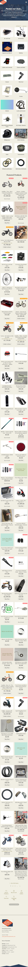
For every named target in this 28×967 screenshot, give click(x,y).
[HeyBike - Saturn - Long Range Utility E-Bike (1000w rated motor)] (7, 208)
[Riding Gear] (7, 134)
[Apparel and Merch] (7, 47)
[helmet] (7, 104)
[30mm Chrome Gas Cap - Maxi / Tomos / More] (7, 748)
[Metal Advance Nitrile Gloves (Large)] (7, 303)
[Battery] (21, 47)
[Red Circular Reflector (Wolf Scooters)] (21, 446)
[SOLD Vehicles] (21, 134)
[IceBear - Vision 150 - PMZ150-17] (21, 492)
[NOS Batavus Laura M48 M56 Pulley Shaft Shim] (7, 725)
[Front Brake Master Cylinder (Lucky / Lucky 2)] (7, 817)
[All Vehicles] (21, 32)
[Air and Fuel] (7, 32)
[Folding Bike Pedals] (21, 725)
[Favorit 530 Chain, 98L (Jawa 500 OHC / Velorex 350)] (7, 515)
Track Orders (21, 893)
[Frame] (21, 90)
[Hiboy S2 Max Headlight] (21, 353)
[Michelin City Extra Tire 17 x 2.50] (7, 771)
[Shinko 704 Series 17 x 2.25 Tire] (7, 794)
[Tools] (7, 148)
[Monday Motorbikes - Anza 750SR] (7, 585)
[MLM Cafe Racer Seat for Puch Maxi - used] (21, 400)
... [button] (17, 886)
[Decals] (7, 76)
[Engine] (7, 90)
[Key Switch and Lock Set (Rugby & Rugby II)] (21, 279)
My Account (14, 892)
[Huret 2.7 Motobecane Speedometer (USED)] (21, 771)
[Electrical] (21, 76)
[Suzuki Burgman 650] (21, 232)
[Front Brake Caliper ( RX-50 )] (7, 863)
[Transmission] (21, 148)
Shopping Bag (14, 899)
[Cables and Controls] (7, 61)
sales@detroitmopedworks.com (8, 936)
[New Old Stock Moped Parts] (7, 119)
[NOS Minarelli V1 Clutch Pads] (21, 794)
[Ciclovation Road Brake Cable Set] (21, 256)
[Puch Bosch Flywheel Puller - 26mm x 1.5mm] (21, 562)
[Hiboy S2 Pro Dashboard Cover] (7, 400)
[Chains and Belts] (21, 61)
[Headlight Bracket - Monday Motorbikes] (7, 378)
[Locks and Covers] (21, 104)
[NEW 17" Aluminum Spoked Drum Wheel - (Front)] (7, 279)
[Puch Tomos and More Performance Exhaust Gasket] (21, 677)
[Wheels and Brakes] (7, 163)
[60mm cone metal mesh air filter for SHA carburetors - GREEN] (7, 353)
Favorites (6, 898)
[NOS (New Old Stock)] (21, 163)
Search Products (6, 893)
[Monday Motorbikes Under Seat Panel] (21, 378)
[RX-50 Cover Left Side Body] (7, 256)
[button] (26, 2)
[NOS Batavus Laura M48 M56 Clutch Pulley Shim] (21, 654)
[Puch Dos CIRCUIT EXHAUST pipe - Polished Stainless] (21, 515)
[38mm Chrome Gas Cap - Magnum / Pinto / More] (21, 631)
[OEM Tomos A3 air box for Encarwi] (21, 585)
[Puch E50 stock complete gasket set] (7, 608)
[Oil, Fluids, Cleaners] (21, 119)
